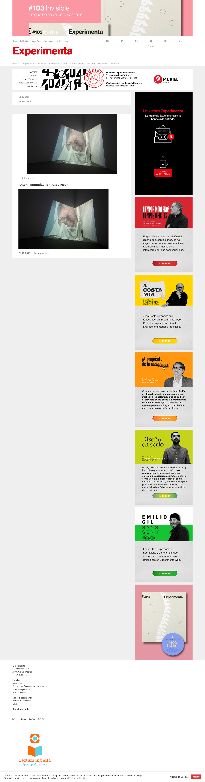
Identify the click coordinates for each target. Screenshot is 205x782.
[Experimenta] (42, 51)
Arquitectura (28, 63)
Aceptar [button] (196, 777)
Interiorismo (54, 63)
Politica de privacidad (21, 689)
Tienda (114, 63)
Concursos (68, 63)
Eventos (80, 63)
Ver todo (91, 63)
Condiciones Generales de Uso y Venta (29, 686)
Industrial (41, 63)
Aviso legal (17, 683)
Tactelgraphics (26, 178)
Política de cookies (20, 692)
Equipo (15, 704)
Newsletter (103, 63)
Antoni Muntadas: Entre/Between (43, 184)
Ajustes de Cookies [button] (179, 777)
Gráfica (15, 63)
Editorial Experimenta (21, 701)
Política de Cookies (77, 778)
